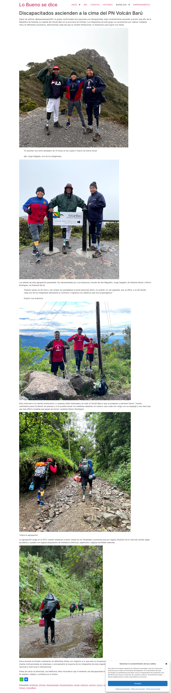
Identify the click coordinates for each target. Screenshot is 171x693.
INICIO (74, 5)
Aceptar (137, 683)
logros (99, 685)
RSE (85, 5)
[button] (166, 664)
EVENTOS (95, 5)
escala (76, 685)
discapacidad (52, 685)
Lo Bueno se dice (38, 4)
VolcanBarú (31, 688)
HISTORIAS (108, 5)
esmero (92, 685)
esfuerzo (84, 685)
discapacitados (66, 685)
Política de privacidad (123, 689)
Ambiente (33, 685)
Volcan (22, 688)
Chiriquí (42, 685)
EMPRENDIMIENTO (141, 5)
